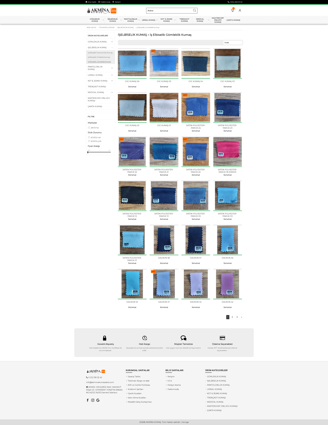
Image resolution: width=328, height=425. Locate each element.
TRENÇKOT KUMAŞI (216, 398)
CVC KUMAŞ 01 (164, 125)
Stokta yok (96, 141)
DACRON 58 (164, 258)
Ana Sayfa (91, 2)
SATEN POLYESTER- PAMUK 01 (132, 259)
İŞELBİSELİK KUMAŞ (125, 27)
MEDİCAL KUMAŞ (215, 402)
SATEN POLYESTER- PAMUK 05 (195, 215)
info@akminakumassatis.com (100, 382)
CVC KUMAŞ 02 (132, 125)
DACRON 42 (227, 302)
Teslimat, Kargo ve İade (138, 381)
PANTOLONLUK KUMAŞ (218, 385)
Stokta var (96, 137)
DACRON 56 (227, 258)
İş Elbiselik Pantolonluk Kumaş (100, 53)
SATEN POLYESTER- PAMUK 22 (132, 170)
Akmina (95, 127)
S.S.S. (170, 381)
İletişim (117, 2)
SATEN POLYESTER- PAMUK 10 (163, 215)
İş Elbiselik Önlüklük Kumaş (99, 57)
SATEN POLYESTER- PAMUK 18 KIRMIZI (227, 170)
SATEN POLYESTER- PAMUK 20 (195, 170)
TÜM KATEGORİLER (107, 27)
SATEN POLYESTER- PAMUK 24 (195, 126)
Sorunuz (132, 86)
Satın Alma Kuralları (137, 398)
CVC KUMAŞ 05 (164, 81)
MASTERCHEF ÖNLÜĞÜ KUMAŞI (222, 406)
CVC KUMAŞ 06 (132, 81)
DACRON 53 (132, 302)
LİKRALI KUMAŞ (214, 389)
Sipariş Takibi (134, 376)
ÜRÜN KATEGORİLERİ (98, 35)
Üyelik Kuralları (135, 393)
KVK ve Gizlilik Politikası (139, 385)
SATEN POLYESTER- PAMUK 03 (227, 215)
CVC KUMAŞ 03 (227, 81)
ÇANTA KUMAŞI (214, 410)
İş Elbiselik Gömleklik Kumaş (147, 27)
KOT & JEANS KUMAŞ (217, 393)
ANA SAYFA (91, 27)
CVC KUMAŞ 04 (196, 81)
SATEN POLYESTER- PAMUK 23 (227, 126)
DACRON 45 (195, 302)
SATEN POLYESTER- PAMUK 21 (163, 170)
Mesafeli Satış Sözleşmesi (140, 402)
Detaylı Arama (174, 385)
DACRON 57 (195, 258)
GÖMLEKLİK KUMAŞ (216, 376)
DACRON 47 (164, 302)
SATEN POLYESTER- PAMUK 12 (132, 215)
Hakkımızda (105, 2)
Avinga (185, 422)
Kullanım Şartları (135, 389)
